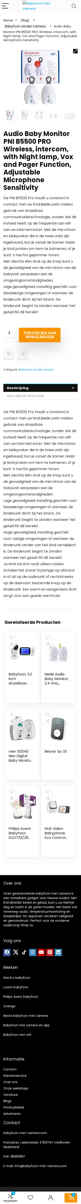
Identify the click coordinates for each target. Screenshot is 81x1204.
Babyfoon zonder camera (25, 26)
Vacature (10, 1094)
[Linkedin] (58, 952)
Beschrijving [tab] (17, 388)
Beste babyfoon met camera (25, 1016)
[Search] (74, 6)
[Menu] (5, 6)
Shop (25, 20)
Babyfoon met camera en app (26, 1025)
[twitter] (15, 952)
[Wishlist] (30, 1198)
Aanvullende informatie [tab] (25, 396)
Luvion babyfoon (15, 987)
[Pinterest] (49, 952)
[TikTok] (24, 952)
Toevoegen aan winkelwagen (39, 335)
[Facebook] (7, 952)
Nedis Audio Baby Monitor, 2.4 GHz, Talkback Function (57, 683)
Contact (10, 1069)
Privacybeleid (13, 1107)
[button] (75, 51)
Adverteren (12, 1113)
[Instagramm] (32, 952)
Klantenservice (15, 1075)
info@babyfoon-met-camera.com (40, 1166)
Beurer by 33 (56, 751)
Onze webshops (15, 1088)
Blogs (7, 1101)
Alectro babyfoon (16, 978)
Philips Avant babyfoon (20, 997)
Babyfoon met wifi (17, 1035)
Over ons (10, 1082)
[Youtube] (41, 952)
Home (8, 20)
